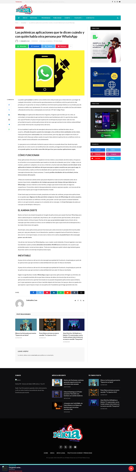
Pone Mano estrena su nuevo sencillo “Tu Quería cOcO (49, 334)
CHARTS (67, 18)
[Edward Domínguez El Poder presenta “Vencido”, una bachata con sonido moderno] (57, 394)
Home (46, 453)
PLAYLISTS (78, 18)
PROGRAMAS (46, 18)
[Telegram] (9, 124)
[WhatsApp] (9, 129)
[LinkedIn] (9, 115)
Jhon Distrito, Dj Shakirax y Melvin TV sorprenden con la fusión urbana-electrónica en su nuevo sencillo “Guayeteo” (73, 336)
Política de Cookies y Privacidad (80, 453)
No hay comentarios (47, 41)
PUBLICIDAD (57, 18)
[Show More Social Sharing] (71, 46)
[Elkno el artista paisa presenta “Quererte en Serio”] (26, 325)
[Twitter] (9, 110)
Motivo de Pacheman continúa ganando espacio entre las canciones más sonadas (74, 382)
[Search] (117, 18)
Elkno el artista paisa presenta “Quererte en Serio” (25, 334)
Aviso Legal (61, 453)
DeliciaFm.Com (25, 41)
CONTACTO (90, 18)
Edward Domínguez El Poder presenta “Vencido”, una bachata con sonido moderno (46, 2)
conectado (34, 355)
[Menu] (19, 18)
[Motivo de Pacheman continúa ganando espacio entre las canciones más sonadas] (57, 382)
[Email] (9, 119)
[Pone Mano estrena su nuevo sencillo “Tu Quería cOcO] (50, 325)
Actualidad (19, 27)
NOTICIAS (33, 18)
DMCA (52, 453)
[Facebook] (9, 105)
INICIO (25, 18)
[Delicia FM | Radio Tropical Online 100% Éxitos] (24, 10)
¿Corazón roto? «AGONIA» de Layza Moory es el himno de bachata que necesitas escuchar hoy (73, 406)
